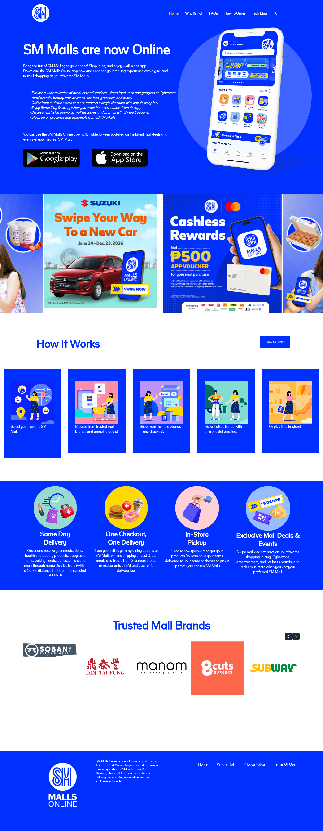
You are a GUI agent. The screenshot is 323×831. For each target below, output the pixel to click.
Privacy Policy (254, 764)
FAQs (213, 13)
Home (174, 13)
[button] (269, 13)
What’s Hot (193, 13)
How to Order (234, 13)
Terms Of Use (284, 764)
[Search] (275, 13)
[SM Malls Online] (40, 13)
